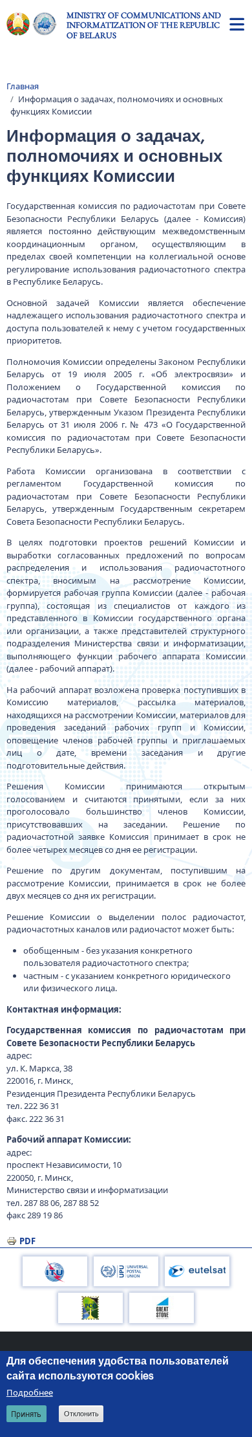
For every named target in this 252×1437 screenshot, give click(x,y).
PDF (27, 1241)
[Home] (36, 24)
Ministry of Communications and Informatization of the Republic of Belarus (144, 25)
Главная (22, 86)
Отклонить (81, 1414)
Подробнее (29, 1392)
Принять (26, 1414)
